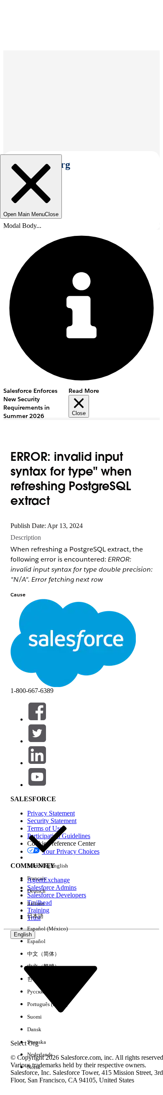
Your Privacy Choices (70, 851)
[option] (47, 845)
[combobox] (60, 988)
